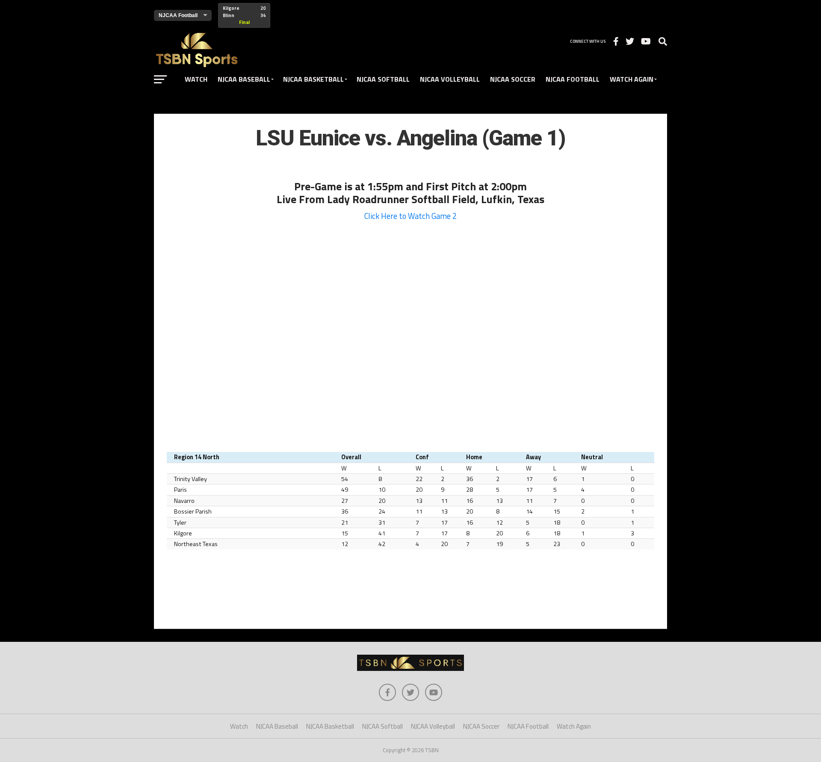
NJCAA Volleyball (450, 79)
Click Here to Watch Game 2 (410, 216)
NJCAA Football (573, 79)
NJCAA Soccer (512, 79)
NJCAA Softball (383, 79)
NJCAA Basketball (313, 79)
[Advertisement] (410, 589)
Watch (196, 79)
